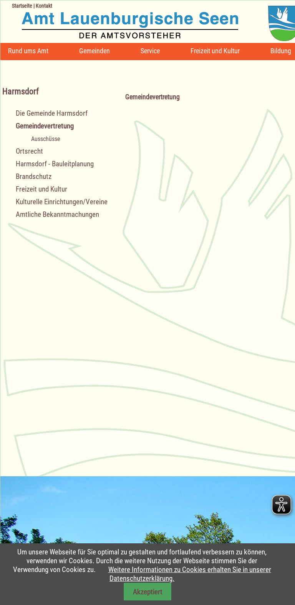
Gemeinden (94, 51)
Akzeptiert (147, 591)
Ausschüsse (45, 139)
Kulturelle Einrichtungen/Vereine (62, 201)
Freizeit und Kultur (215, 51)
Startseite (22, 6)
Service (150, 51)
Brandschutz (33, 176)
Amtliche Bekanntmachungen (57, 214)
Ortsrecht (29, 151)
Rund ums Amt (28, 51)
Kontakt (44, 6)
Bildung (280, 51)
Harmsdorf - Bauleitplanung (55, 163)
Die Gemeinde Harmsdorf (52, 113)
